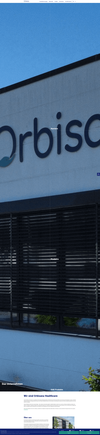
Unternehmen (61, 1)
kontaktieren (26, 409)
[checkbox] (59, 430)
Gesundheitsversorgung (43, 1)
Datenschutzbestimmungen (55, 429)
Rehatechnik (51, 1)
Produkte (56, 1)
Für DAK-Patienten (68, 1)
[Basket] (73, 1)
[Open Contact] (98, 174)
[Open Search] (75, 1)
